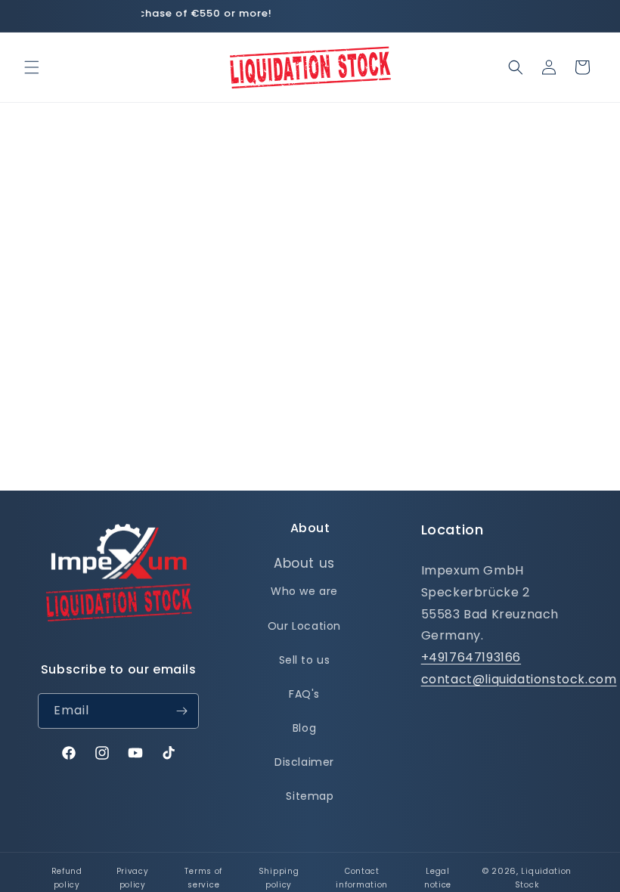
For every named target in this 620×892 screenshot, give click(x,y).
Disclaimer (304, 762)
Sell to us (304, 659)
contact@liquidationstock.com (519, 679)
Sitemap (309, 796)
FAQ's (304, 694)
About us (304, 563)
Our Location (304, 625)
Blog (304, 728)
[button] (31, 67)
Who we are (304, 591)
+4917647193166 (471, 657)
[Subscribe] (181, 711)
